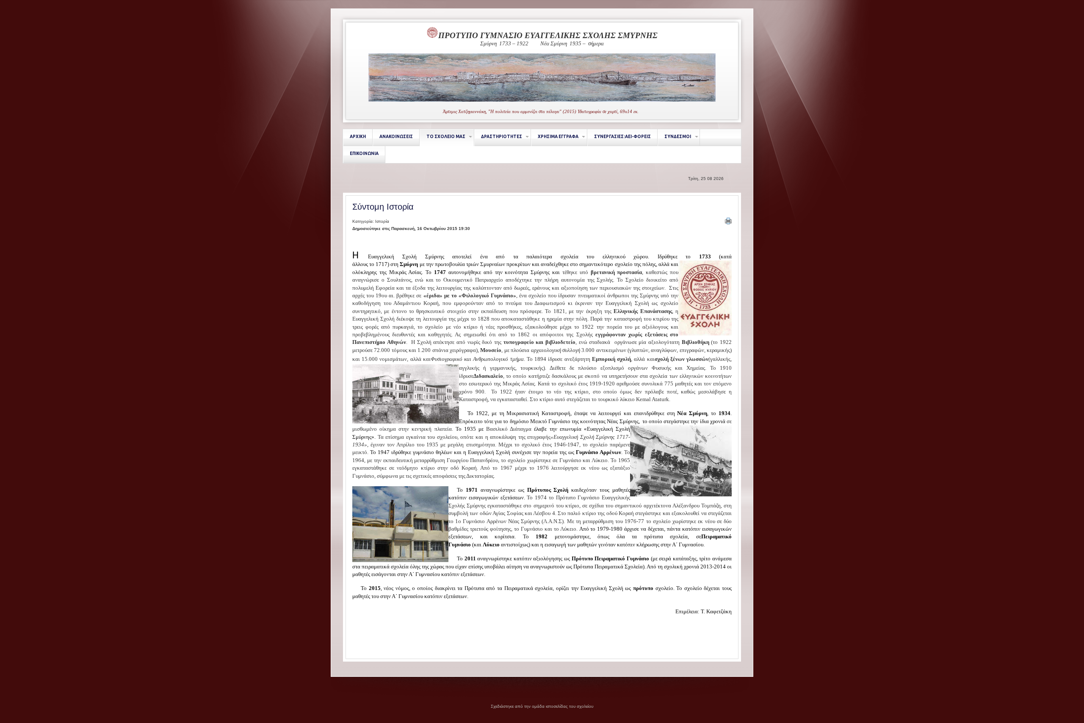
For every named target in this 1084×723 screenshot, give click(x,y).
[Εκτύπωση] (728, 221)
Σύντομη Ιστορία (383, 206)
